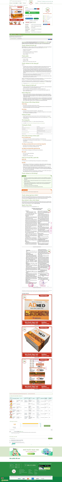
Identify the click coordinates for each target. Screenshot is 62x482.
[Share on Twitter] (49, 39)
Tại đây (38, 206)
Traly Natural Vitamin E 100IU (14, 417)
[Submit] (11, 1)
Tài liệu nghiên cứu (36, 471)
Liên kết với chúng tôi (13, 463)
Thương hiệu (35, 473)
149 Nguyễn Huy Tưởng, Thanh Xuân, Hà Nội (46, 1)
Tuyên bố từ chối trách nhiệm (31, 393)
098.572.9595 (39, 1)
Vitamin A (32, 24)
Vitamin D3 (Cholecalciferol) (37, 24)
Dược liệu (35, 472)
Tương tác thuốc (26, 125)
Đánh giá (19, 34)
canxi (44, 78)
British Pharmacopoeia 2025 (42, 470)
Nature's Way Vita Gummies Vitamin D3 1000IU (14, 410)
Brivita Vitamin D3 (14, 404)
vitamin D (45, 47)
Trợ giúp (29, 471)
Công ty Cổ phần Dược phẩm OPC (26, 414)
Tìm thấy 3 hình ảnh (25, 293)
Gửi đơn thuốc (30, 470)
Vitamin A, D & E (25, 5)
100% (40, 423)
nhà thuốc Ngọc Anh (40, 42)
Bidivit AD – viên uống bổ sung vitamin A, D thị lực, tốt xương (35, 83)
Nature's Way (26, 410)
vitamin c (45, 81)
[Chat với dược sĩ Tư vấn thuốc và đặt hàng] (29, 13)
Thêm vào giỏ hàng (29, 18)
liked (12, 464)
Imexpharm (26, 407)
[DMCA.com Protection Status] (47, 468)
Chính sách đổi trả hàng (22, 470)
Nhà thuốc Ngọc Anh (13, 38)
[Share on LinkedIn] (51, 39)
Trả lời (12, 444)
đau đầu (32, 121)
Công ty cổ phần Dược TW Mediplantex (26, 401)
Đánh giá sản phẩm (47, 425)
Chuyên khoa (30, 472)
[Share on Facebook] (48, 39)
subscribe (18, 464)
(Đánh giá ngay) (36, 20)
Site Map (20, 473)
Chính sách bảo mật (21, 469)
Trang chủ (12, 5)
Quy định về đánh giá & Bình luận (23, 472)
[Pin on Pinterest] (50, 39)
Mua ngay (36, 18)
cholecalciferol (40, 99)
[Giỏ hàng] (52, 1)
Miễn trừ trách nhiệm (21, 471)
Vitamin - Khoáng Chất (19, 5)
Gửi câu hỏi (50, 438)
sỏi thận (49, 117)
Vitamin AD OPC (14, 413)
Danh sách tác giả (30, 473)
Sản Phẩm (15, 5)
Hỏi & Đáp (15, 34)
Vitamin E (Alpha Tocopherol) (38, 417)
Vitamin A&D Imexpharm (14, 407)
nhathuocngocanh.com (46, 42)
